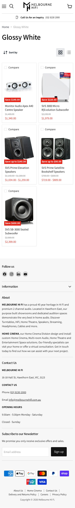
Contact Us (51, 490)
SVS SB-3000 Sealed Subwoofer (16, 231)
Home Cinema (34, 490)
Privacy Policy (59, 494)
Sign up (59, 452)
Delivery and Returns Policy (22, 494)
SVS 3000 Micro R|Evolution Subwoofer (55, 108)
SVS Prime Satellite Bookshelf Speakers (53, 169)
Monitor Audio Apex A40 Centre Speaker (19, 108)
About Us (18, 490)
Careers (44, 494)
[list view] (69, 52)
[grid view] (60, 52)
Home (5, 27)
